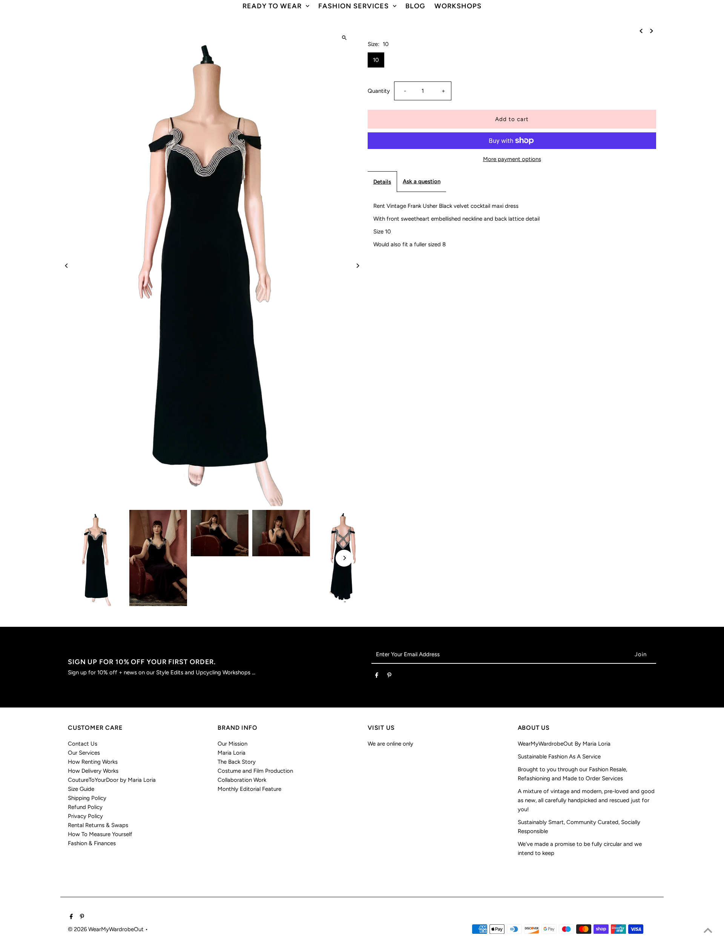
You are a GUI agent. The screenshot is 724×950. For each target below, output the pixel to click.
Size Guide (81, 789)
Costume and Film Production (255, 770)
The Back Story (237, 761)
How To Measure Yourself (100, 834)
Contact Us (82, 743)
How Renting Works (93, 761)
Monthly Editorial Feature (249, 789)
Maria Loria (231, 752)
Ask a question (421, 181)
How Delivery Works (93, 770)
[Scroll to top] (707, 930)
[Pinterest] (389, 676)
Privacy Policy (85, 816)
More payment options (512, 159)
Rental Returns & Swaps (98, 825)
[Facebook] (376, 676)
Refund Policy (85, 807)
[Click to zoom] (344, 37)
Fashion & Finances (92, 843)
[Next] (357, 265)
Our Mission (232, 743)
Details (382, 181)
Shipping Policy (87, 798)
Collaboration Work (242, 780)
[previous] (641, 30)
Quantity (379, 90)
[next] (651, 30)
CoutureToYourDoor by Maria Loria (112, 780)
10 (376, 60)
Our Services (84, 752)
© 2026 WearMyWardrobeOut (106, 929)
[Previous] (66, 265)
